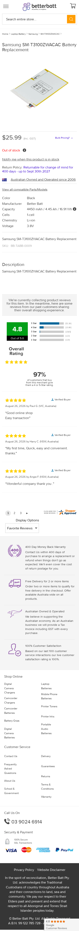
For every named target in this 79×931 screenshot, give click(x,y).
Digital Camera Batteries (9, 733)
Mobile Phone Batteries (49, 696)
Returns (45, 776)
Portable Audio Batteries (46, 729)
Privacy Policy (24, 870)
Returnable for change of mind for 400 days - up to (37, 169)
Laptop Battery (18, 33)
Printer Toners (49, 706)
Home (5, 33)
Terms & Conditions (47, 787)
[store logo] (39, 7)
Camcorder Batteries (10, 711)
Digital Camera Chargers (9, 688)
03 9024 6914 (26, 822)
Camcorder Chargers (10, 700)
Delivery (46, 756)
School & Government (11, 791)
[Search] (71, 19)
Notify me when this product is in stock (30, 159)
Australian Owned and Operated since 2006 (43, 179)
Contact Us (10, 756)
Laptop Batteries (46, 686)
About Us (9, 780)
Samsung (33, 33)
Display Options (27, 520)
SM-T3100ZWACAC (50, 33)
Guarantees (48, 766)
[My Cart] (73, 6)
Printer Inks (47, 716)
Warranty (46, 796)
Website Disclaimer (51, 870)
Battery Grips (11, 720)
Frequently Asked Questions (10, 769)
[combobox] (39, 19)
